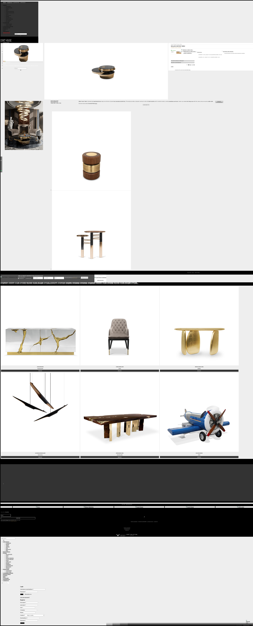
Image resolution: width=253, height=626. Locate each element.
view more (145, 104)
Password (22, 591)
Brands (5, 5)
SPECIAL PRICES (6, 32)
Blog (4, 30)
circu (199, 454)
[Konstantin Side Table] (91, 269)
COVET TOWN (8, 25)
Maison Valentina (10, 558)
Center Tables (179, 44)
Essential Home (9, 565)
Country (22, 615)
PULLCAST (8, 21)
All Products (7, 53)
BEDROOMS (32, 65)
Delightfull (8, 564)
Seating (5, 57)
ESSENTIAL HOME (9, 18)
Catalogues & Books (8, 26)
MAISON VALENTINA (10, 11)
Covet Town (8, 571)
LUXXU (7, 8)
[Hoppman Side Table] (91, 190)
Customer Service (150, 521)
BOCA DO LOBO (9, 7)
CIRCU (7, 10)
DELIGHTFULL (8, 17)
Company (22, 610)
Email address (23, 618)
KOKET (7, 13)
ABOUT (4, 2)
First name (23, 602)
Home (172, 44)
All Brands (8, 6)
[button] (22, 98)
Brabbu (199, 368)
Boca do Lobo (40, 368)
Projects (5, 28)
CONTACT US (9, 2)
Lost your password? (25, 597)
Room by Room (6, 27)
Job (21, 607)
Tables (5, 58)
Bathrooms (6, 62)
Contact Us (156, 521)
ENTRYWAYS (5, 65)
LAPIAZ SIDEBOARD (40, 366)
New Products (6, 551)
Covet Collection (9, 559)
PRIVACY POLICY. (75, 277)
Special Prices (6, 579)
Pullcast (7, 568)
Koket (7, 560)
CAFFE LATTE (8, 15)
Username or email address (26, 589)
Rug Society (8, 566)
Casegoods (6, 56)
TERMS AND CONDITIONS (56, 103)
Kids (4, 61)
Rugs (4, 63)
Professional (21, 278)
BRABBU (7, 16)
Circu (7, 556)
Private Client (28, 278)
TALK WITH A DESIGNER (142, 521)
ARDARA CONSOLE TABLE (199, 366)
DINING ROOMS (17, 65)
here (96, 103)
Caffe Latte (8, 561)
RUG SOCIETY (8, 20)
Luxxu (120, 368)
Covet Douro (9, 23)
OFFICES (36, 65)
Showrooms (6, 22)
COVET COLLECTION (10, 12)
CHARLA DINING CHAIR (120, 366)
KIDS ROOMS (22, 65)
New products (7, 55)
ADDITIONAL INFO (54, 101)
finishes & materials (134, 521)
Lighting (5, 60)
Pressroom (6, 578)
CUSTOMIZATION (54, 102)
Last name (22, 605)
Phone (21, 612)
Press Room (6, 31)
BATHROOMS (27, 65)
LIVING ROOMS (11, 65)
